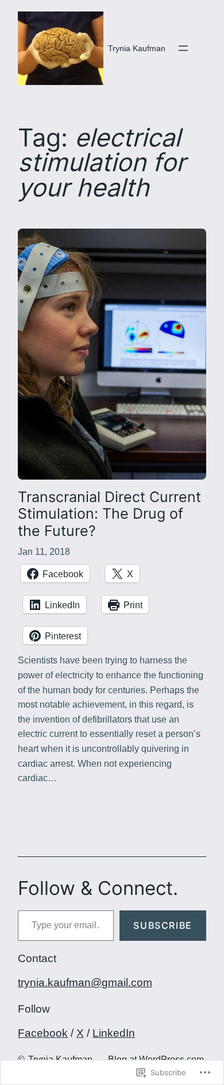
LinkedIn (113, 1033)
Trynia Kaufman (136, 48)
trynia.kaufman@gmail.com (85, 982)
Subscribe (162, 925)
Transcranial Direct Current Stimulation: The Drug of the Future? (109, 514)
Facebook (43, 1033)
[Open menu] (183, 48)
